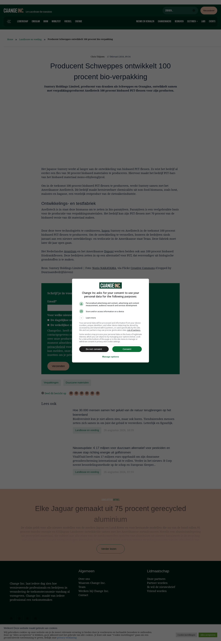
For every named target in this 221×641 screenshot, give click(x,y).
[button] (110, 318)
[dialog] (110, 321)
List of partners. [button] (134, 330)
